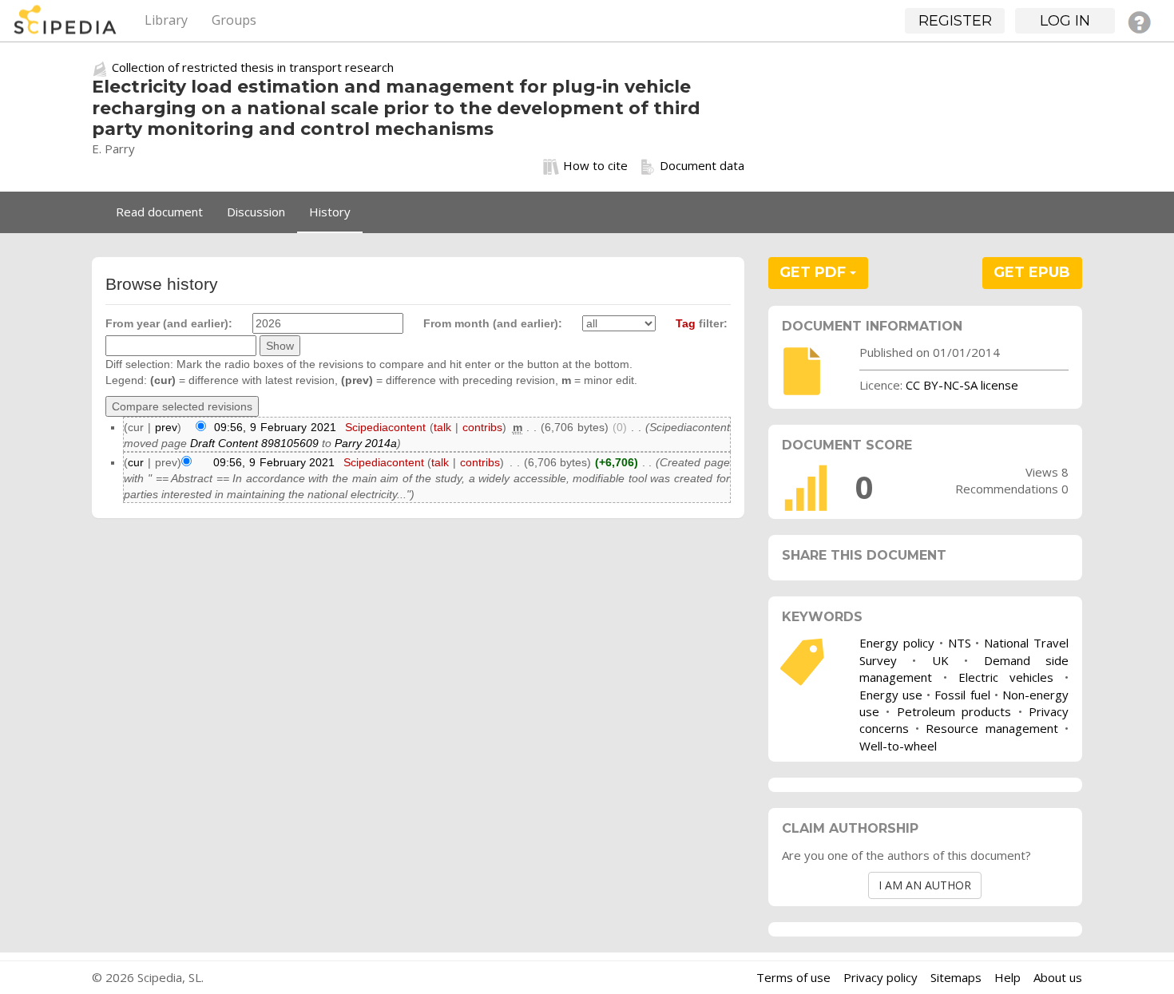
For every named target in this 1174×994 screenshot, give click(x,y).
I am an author (925, 885)
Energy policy (896, 643)
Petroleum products (954, 711)
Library (166, 20)
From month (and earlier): (492, 323)
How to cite (595, 165)
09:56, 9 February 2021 (275, 427)
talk (442, 427)
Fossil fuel (962, 695)
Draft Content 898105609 (254, 443)
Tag (686, 323)
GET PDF (814, 272)
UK (940, 660)
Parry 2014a (366, 443)
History (330, 212)
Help (1007, 977)
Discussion (256, 212)
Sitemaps (956, 977)
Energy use (890, 695)
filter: (702, 323)
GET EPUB (1032, 272)
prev (166, 427)
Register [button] (955, 21)
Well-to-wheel (898, 746)
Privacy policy (880, 977)
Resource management (991, 728)
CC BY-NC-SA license (962, 385)
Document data (702, 165)
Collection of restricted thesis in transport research (253, 67)
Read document (159, 212)
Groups (234, 20)
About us (1057, 977)
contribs (482, 427)
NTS (959, 643)
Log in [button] (1065, 21)
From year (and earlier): (168, 323)
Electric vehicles (1005, 677)
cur (136, 462)
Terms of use (793, 977)
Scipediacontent (385, 427)
